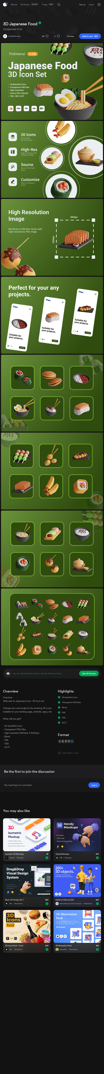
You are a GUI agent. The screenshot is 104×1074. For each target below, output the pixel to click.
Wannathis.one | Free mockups (70, 903)
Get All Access (89, 673)
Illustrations (18, 903)
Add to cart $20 (90, 36)
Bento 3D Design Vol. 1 (14, 900)
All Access (29, 4)
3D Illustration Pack (64, 945)
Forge (47, 4)
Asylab (11, 858)
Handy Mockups (62, 854)
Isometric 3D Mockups (14, 854)
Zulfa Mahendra (14, 36)
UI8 (61, 858)
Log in (91, 4)
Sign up (82, 4)
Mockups (20, 858)
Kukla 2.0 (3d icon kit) (65, 900)
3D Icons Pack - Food (14, 945)
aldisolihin (63, 949)
